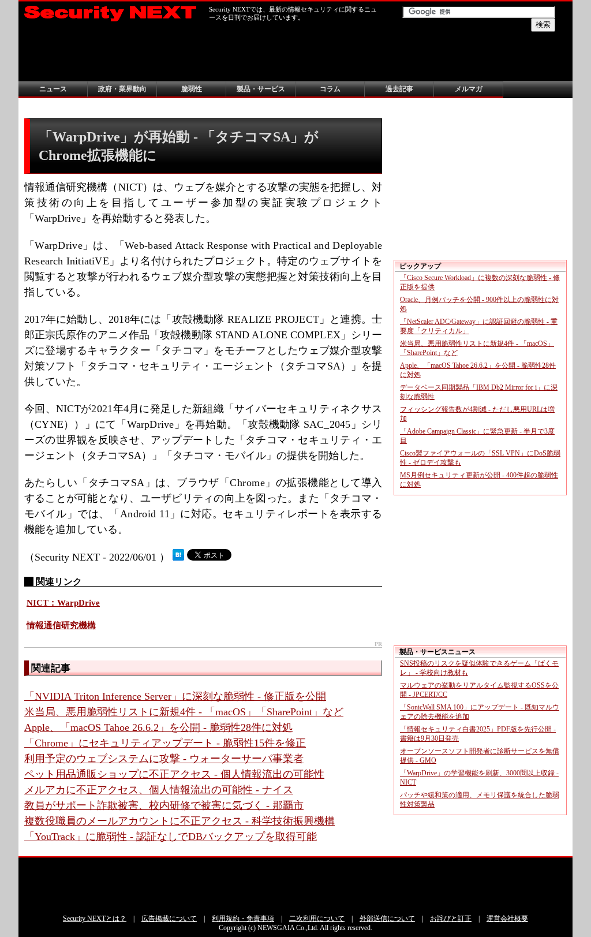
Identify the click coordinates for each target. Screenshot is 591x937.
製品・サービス (261, 89)
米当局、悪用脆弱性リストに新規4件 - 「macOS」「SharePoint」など (183, 712)
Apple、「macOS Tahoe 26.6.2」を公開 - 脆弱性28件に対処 (158, 727)
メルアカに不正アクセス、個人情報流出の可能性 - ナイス (158, 790)
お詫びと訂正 (451, 918)
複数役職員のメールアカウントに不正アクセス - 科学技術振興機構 (179, 821)
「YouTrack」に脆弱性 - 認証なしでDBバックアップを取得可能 (170, 836)
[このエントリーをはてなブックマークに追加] (178, 557)
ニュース (53, 89)
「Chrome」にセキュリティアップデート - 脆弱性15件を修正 (165, 743)
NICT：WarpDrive (63, 602)
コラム (330, 89)
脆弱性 (191, 89)
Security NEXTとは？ (94, 918)
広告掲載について (169, 918)
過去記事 (399, 89)
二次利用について (317, 918)
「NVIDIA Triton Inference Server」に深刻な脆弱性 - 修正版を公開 (175, 696)
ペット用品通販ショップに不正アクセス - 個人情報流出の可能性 (174, 774)
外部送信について (387, 918)
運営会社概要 (507, 918)
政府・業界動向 (122, 89)
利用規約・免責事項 (243, 918)
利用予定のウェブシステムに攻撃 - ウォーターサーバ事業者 (164, 758)
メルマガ (468, 89)
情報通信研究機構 (61, 625)
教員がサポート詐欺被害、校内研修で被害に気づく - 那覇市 (164, 805)
